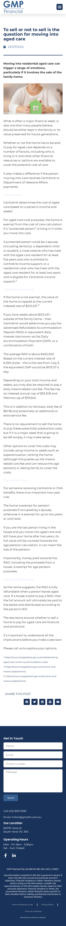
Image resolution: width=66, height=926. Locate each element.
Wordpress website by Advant (33, 917)
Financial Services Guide (22, 905)
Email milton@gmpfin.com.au (22, 817)
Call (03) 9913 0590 (14, 811)
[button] (60, 7)
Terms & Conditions (33, 911)
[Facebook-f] (5, 855)
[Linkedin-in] (14, 855)
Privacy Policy (47, 905)
